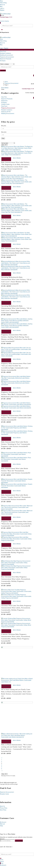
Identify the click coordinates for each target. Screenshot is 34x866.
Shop (1, 1)
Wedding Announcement (6, 55)
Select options (6, 159)
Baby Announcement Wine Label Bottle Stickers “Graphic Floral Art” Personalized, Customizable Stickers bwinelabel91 (16, 497)
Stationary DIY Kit (5, 111)
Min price (3, 125)
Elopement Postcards (5, 59)
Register (2, 10)
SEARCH (3, 70)
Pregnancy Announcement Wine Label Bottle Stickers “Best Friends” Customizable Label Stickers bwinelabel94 (16, 418)
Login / (2, 48)
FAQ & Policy (3, 3)
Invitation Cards (5, 104)
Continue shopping (4, 21)
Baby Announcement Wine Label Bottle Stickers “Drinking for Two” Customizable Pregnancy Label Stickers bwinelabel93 (15, 444)
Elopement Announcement (7, 792)
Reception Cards (4, 794)
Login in (2, 8)
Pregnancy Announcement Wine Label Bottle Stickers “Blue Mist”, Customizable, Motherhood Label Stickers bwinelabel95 (16, 394)
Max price (3, 132)
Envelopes (2, 60)
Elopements (4, 100)
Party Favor (3, 51)
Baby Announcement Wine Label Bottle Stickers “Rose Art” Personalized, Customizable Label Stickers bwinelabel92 (15, 471)
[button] (0, 15)
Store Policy (3, 810)
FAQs (1, 826)
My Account (3, 822)
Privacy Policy (3, 808)
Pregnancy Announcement (7, 57)
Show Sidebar (4, 87)
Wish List (2, 824)
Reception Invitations (5, 53)
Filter (3, 138)
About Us (2, 4)
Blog (1, 6)
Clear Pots (4, 97)
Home (6, 81)
